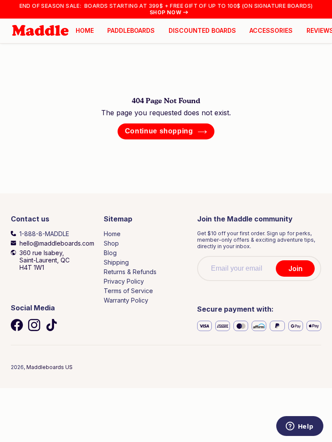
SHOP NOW (165, 12)
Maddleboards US (49, 367)
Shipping (116, 262)
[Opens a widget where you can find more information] (299, 427)
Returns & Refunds (130, 271)
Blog (110, 252)
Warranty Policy (126, 300)
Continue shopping (159, 131)
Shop (111, 243)
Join (295, 268)
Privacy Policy (124, 281)
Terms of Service (128, 290)
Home (112, 233)
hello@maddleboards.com (56, 243)
